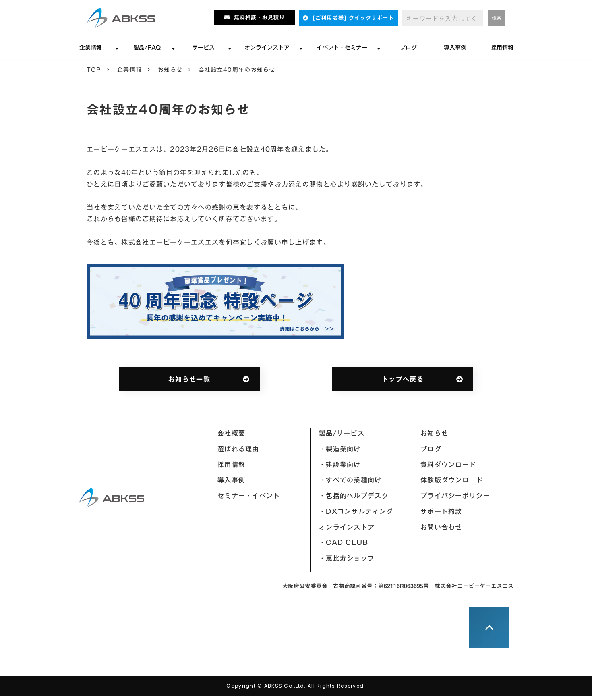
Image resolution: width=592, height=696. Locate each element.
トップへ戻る (403, 379)
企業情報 (90, 47)
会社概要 (231, 433)
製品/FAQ (147, 47)
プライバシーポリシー (455, 495)
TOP (94, 70)
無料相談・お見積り (259, 17)
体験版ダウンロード (451, 480)
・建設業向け (340, 464)
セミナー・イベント (248, 495)
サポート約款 (441, 511)
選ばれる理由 (238, 449)
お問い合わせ (441, 527)
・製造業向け (340, 449)
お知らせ (170, 70)
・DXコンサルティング (356, 511)
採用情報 (502, 47)
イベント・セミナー (342, 47)
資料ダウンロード (448, 464)
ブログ (408, 47)
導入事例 (455, 47)
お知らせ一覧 (189, 379)
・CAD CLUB (343, 542)
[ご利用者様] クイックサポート (353, 18)
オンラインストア (267, 47)
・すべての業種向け (350, 480)
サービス (203, 47)
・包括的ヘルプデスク (354, 495)
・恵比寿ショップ (347, 558)
